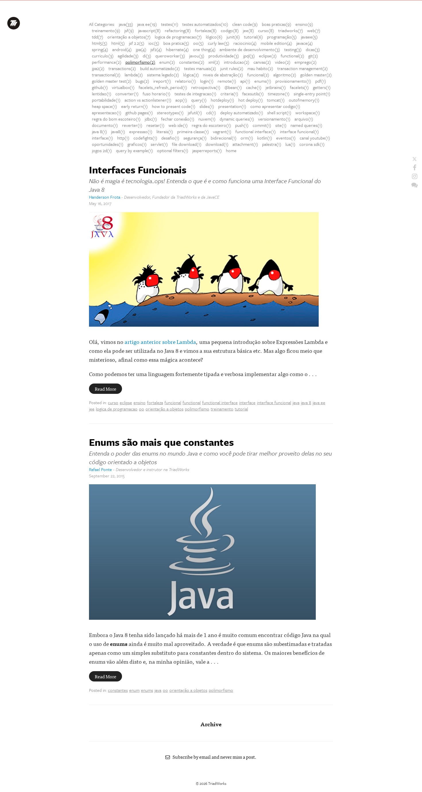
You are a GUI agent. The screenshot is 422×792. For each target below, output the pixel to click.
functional (192, 402)
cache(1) (254, 87)
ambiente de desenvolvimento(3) (250, 49)
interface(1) (102, 138)
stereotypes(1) (170, 112)
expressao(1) (140, 131)
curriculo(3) (103, 56)
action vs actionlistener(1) (148, 100)
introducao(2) (236, 62)
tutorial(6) (253, 37)
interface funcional (274, 402)
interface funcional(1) (299, 131)
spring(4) (100, 49)
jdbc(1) (151, 119)
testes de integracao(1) (195, 93)
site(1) (281, 125)
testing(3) (293, 49)
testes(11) (169, 24)
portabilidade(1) (106, 100)
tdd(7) (97, 37)
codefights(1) (145, 138)
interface (247, 402)
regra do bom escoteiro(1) (116, 119)
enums (147, 690)
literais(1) (164, 131)
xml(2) (214, 62)
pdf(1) (320, 81)
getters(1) (322, 87)
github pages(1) (139, 112)
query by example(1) (134, 150)
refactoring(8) (178, 30)
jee (91, 409)
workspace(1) (307, 112)
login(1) (207, 81)
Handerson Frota (104, 197)
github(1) (100, 87)
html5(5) (99, 43)
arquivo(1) (304, 119)
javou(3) (196, 56)
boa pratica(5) (176, 43)
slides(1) (207, 106)
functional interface (220, 402)
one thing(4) (204, 49)
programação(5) (282, 37)
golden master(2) (316, 74)
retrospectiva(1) (205, 87)
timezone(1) (279, 93)
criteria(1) (229, 93)
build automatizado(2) (160, 68)
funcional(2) (258, 74)
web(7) (313, 30)
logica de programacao (117, 409)
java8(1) (118, 131)
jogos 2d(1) (102, 150)
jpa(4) (141, 49)
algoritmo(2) (284, 74)
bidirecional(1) (224, 138)
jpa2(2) (98, 68)
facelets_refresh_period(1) (163, 87)
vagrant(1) (222, 131)
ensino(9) (304, 24)
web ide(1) (178, 125)
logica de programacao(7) (178, 37)
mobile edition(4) (276, 43)
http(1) (123, 138)
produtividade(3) (223, 56)
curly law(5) (218, 43)
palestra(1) (271, 144)
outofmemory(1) (304, 100)
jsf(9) (129, 30)
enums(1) (262, 81)
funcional (172, 402)
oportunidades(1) (107, 144)
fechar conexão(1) (177, 119)
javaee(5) (309, 37)
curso (113, 402)
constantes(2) (191, 62)
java (296, 402)
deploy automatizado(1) (241, 112)
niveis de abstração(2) (223, 74)
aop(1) (181, 100)
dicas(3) (313, 49)
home (231, 150)
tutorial (241, 409)
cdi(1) (211, 112)
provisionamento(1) (293, 81)
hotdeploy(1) (222, 100)
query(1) (199, 100)
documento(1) (105, 125)
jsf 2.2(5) (136, 43)
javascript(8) (149, 30)
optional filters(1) (172, 150)
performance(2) (106, 62)
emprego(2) (306, 62)
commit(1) (262, 125)
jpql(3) (249, 56)
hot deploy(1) (250, 100)
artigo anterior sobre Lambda (160, 341)
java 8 (306, 402)
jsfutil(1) (195, 112)
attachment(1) (245, 144)
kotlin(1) (264, 138)
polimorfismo (197, 409)
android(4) (122, 49)
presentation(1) (232, 106)
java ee (319, 402)
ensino (139, 402)
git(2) (313, 56)
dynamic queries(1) (237, 119)
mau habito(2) (260, 68)
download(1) (217, 144)
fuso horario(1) (157, 93)
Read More (105, 388)
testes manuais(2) (200, 68)
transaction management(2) (302, 68)
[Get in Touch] (414, 185)
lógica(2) (191, 74)
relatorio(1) (185, 81)
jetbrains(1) (276, 87)
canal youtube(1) (315, 138)
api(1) (245, 81)
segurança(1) (195, 138)
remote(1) (227, 81)
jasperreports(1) (207, 150)
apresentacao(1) (106, 112)
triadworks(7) (290, 30)
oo (141, 409)
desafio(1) (170, 138)
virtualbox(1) (123, 87)
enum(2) (167, 62)
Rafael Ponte (100, 469)
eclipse (126, 402)
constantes (118, 690)
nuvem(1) (207, 119)
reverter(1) (132, 125)
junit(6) (233, 37)
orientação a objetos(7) (129, 37)
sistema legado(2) (163, 74)
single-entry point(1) (312, 93)
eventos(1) (286, 138)
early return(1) (134, 106)
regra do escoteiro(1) (211, 125)
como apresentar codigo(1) (275, 106)
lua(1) (290, 144)
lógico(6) (214, 37)
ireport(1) (162, 81)
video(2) (283, 62)
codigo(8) (230, 30)
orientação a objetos (164, 409)
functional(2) (292, 56)
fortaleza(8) (206, 30)
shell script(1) (279, 112)
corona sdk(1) (312, 144)
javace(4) (304, 43)
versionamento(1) (274, 119)
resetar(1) (155, 125)
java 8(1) (99, 131)
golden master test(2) (111, 81)
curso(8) (266, 30)
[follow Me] (414, 159)
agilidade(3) (128, 56)
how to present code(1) (173, 106)
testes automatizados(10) (205, 24)
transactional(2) (106, 74)
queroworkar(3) (170, 56)
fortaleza (155, 402)
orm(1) (247, 138)
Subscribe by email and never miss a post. (213, 756)
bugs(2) (142, 81)
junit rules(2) (231, 68)
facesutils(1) (253, 93)
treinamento (222, 409)
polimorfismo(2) (140, 62)
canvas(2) (262, 62)
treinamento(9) (106, 30)
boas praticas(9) (276, 24)
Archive (211, 723)
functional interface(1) (255, 131)
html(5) (118, 43)
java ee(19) (147, 24)
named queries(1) (306, 125)
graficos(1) (137, 144)
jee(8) (248, 30)
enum (134, 690)
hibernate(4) (177, 49)
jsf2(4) (156, 49)
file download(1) (187, 144)
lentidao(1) (101, 93)
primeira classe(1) (193, 131)
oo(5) (198, 43)
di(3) (147, 56)
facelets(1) (299, 87)
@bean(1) (233, 87)
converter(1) (127, 93)
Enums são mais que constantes (161, 442)
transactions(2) (122, 68)
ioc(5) (153, 43)
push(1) (242, 125)
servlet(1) (159, 144)
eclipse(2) (268, 56)
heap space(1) (104, 106)
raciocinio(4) (245, 43)
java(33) (126, 24)
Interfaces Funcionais (138, 170)
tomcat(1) (276, 100)
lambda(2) (134, 74)
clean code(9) (245, 24)
